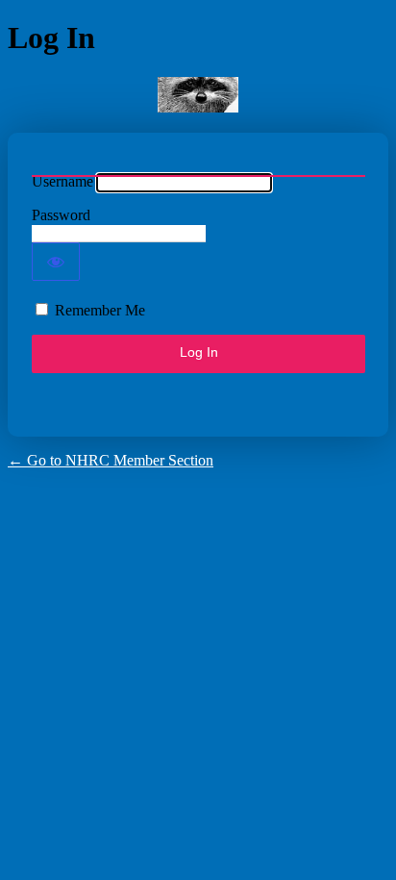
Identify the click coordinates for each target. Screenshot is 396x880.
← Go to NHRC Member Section (110, 460)
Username (62, 181)
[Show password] (56, 261)
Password (61, 215)
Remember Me (100, 310)
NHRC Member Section (198, 95)
